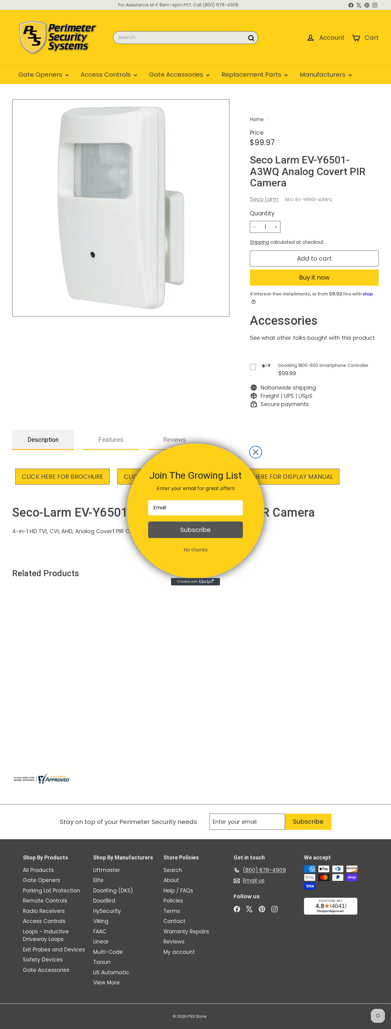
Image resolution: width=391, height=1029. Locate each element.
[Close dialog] (256, 452)
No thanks (196, 549)
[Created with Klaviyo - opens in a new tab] (195, 581)
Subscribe (195, 529)
